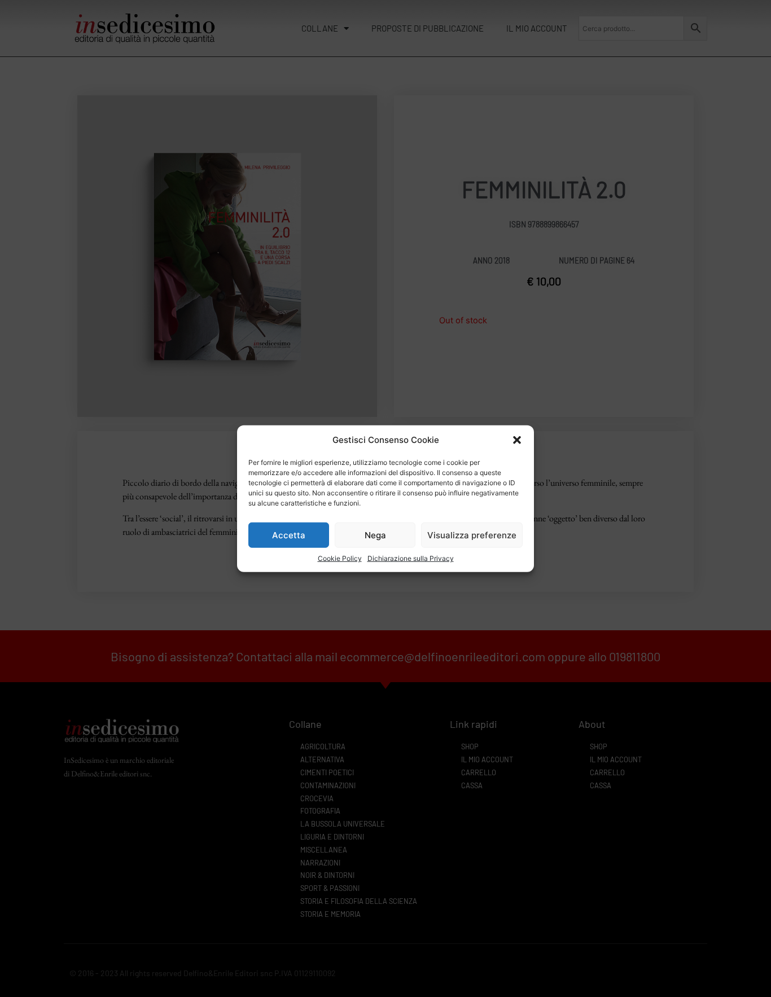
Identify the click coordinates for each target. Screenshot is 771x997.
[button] (517, 440)
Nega (375, 534)
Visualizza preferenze (471, 534)
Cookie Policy (340, 558)
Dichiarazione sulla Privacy (410, 558)
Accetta (288, 534)
